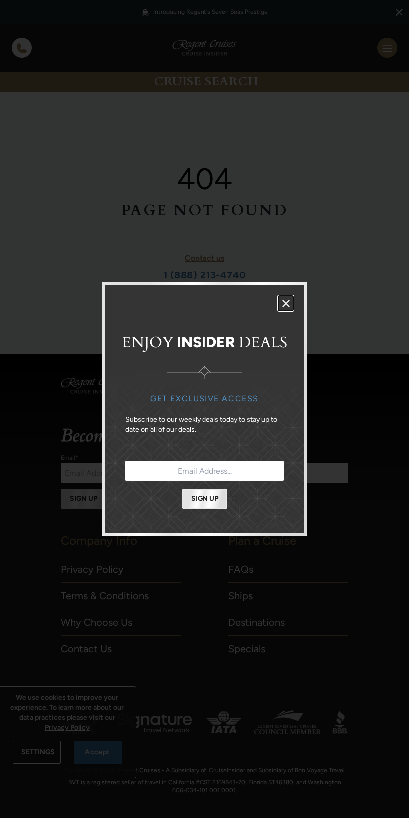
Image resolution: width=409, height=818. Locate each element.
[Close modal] (286, 303)
